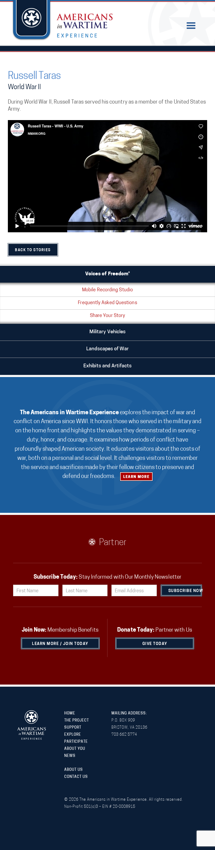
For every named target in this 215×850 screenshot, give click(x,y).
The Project (76, 721)
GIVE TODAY (154, 644)
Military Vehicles (107, 332)
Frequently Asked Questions (107, 303)
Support (72, 728)
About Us (73, 770)
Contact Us (76, 777)
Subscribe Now (185, 591)
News (70, 756)
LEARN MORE (136, 477)
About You (74, 749)
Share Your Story (107, 316)
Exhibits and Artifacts (107, 366)
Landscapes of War (107, 349)
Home (69, 713)
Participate (76, 742)
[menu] (191, 25)
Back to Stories (33, 250)
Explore (72, 735)
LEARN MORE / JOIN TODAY (60, 644)
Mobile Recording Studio (107, 290)
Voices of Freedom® (107, 274)
